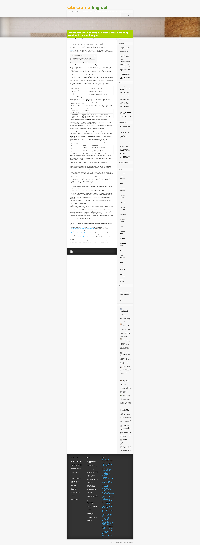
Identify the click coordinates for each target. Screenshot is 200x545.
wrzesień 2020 (122, 245)
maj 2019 (121, 267)
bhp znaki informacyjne (107, 461)
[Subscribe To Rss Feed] (128, 15)
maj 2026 (121, 176)
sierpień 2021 (122, 219)
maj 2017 (121, 271)
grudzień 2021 (122, 209)
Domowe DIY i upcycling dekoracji (108, 11)
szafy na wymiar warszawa (107, 525)
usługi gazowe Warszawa (106, 531)
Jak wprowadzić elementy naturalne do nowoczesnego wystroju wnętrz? (125, 112)
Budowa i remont (85, 11)
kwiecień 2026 (122, 178)
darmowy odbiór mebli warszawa (107, 465)
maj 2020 (121, 255)
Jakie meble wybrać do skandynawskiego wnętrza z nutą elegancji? (83, 60)
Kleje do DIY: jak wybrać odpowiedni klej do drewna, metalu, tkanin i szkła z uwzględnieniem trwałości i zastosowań (125, 76)
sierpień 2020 (122, 248)
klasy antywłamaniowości (108, 495)
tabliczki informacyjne (107, 530)
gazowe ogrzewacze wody (107, 477)
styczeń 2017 (122, 281)
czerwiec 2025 (122, 188)
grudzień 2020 (122, 238)
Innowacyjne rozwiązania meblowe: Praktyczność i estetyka (83, 236)
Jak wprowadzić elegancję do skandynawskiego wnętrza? (81, 58)
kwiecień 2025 (122, 190)
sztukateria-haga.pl (83, 44)
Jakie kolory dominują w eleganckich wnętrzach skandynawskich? (83, 59)
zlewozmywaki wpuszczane (106, 534)
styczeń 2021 (122, 236)
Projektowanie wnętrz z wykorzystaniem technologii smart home (125, 88)
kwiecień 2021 (122, 228)
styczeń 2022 (122, 207)
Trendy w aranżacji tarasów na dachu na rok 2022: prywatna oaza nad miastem (125, 94)
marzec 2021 (122, 231)
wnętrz (80, 164)
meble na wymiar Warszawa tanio (107, 505)
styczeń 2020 (122, 264)
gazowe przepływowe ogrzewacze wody (107, 481)
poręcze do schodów (107, 517)
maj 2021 (121, 226)
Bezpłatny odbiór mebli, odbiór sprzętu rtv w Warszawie (124, 136)
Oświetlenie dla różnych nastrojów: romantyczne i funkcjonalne (91, 491)
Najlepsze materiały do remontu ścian (79, 240)
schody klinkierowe (108, 522)
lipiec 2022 (122, 197)
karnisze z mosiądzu (108, 493)
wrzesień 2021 (122, 216)
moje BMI (106, 506)
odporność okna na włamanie (107, 511)
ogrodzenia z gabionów (106, 513)
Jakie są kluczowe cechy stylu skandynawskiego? (80, 57)
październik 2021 (123, 214)
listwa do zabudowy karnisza (107, 502)
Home (70, 11)
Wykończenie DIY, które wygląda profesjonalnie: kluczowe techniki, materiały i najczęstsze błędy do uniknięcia (125, 50)
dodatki (75, 105)
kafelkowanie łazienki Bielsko (106, 488)
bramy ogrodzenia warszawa (107, 463)
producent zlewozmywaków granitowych (107, 521)
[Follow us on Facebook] (125, 15)
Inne (117, 11)
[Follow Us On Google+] (131, 15)
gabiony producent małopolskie (106, 474)
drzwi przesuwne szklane (107, 467)
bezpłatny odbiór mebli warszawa (106, 460)
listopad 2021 (122, 212)
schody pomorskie (107, 524)
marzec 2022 (122, 202)
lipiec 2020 (122, 250)
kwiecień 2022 (122, 200)
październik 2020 (123, 243)
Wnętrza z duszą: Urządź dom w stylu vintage (125, 397)
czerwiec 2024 (122, 192)
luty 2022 (121, 204)
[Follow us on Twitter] (122, 15)
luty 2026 (121, 183)
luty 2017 (121, 279)
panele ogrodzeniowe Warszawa (107, 515)
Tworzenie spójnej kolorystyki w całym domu (125, 354)
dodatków (72, 50)
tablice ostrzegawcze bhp (108, 528)
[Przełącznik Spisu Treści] (94, 55)
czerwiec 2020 (122, 252)
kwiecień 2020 (122, 257)
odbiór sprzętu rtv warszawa (107, 507)
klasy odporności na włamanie (108, 498)
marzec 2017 (122, 276)
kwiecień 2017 (122, 274)
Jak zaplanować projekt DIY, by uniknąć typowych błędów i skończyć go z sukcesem (125, 63)
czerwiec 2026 (122, 173)
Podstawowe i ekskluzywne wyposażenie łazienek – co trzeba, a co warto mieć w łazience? (125, 311)
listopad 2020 (122, 240)
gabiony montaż (106, 472)
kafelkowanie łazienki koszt (106, 491)
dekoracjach (76, 106)
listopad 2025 (122, 185)
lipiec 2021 (122, 221)
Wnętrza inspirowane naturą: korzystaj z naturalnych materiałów (92, 461)
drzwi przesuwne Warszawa (106, 470)
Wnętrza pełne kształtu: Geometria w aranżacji (81, 232)
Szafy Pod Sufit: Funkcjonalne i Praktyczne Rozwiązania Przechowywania (92, 481)
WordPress (130, 542)
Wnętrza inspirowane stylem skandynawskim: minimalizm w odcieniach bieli (92, 508)
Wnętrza (121, 11)
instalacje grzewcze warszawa (105, 485)
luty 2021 (121, 233)
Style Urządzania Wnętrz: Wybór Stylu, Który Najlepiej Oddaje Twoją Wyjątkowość (92, 471)
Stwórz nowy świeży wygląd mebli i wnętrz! (80, 221)
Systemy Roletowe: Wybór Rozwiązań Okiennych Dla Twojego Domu (92, 519)
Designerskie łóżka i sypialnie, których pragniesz (81, 225)
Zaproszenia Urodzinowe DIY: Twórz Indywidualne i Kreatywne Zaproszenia (92, 513)
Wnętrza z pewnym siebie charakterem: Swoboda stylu (82, 228)
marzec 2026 (122, 180)
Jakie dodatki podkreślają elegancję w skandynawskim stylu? (82, 62)
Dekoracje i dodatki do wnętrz (95, 11)
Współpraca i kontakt (76, 11)
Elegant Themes (119, 542)
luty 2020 (121, 262)
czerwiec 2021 (122, 224)
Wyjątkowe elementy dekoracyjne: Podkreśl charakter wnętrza (91, 502)
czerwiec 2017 (122, 269)
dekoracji (95, 120)
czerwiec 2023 (122, 195)
